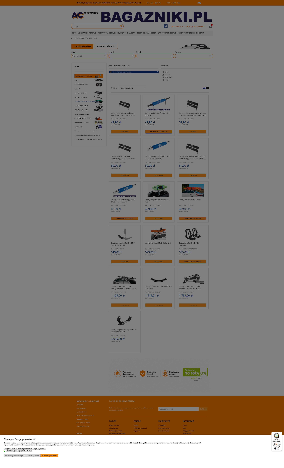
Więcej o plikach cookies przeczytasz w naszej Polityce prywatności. (25, 449)
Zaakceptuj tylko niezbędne (14, 456)
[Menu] (280, 433)
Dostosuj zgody (33, 456)
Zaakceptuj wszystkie (49, 456)
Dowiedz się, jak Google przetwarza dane (19, 451)
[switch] (276, 448)
